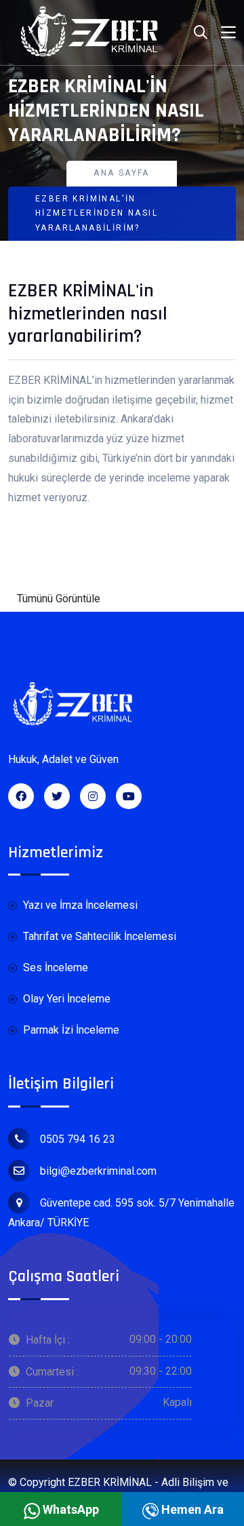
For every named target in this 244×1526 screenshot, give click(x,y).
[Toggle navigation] (228, 32)
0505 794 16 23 (77, 1139)
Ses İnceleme (54, 967)
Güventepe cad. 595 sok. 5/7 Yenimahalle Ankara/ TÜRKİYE (121, 1212)
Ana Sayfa (122, 173)
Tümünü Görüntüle (58, 598)
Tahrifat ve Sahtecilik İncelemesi (98, 936)
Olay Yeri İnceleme (65, 998)
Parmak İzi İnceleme (69, 1029)
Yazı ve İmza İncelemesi (79, 905)
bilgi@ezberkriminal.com (98, 1171)
